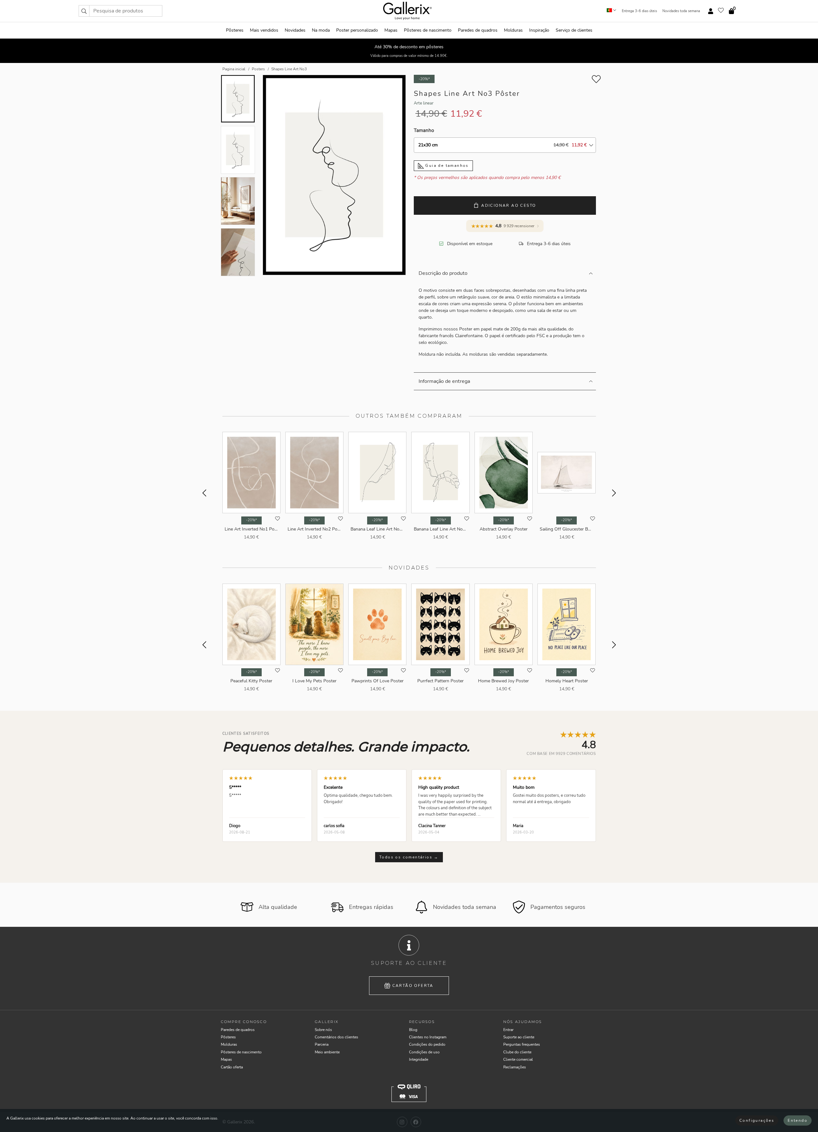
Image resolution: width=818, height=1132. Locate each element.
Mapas (390, 30)
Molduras (513, 30)
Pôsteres (234, 30)
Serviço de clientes (574, 30)
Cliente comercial (518, 1059)
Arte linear (424, 103)
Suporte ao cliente (518, 1037)
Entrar (508, 1029)
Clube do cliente (517, 1052)
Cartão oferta (413, 985)
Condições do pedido (427, 1044)
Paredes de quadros (478, 30)
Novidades (295, 30)
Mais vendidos (264, 30)
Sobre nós (323, 1029)
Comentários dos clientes (336, 1037)
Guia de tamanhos (446, 165)
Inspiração (539, 30)
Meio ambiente (327, 1052)
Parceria (321, 1044)
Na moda (321, 30)
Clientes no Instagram (427, 1037)
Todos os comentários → (409, 857)
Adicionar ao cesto (508, 205)
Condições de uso (424, 1052)
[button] (84, 11)
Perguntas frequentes (521, 1044)
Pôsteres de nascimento (427, 30)
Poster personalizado (357, 30)
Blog (413, 1029)
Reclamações (514, 1067)
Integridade (418, 1059)
